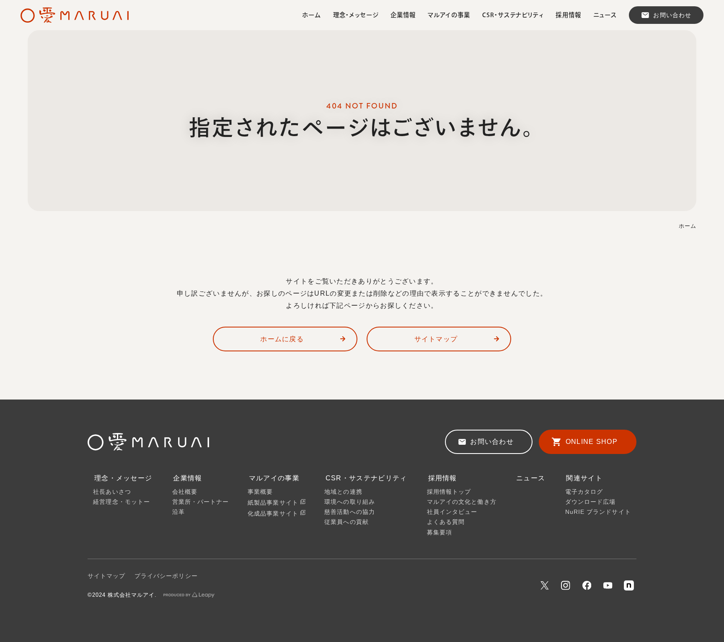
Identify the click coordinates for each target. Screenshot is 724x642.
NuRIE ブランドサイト (598, 512)
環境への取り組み (349, 502)
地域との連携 (343, 492)
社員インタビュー (452, 512)
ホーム (687, 226)
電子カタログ (584, 492)
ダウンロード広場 (590, 502)
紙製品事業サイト (274, 502)
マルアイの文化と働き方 (461, 502)
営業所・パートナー (200, 502)
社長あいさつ (112, 492)
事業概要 (260, 492)
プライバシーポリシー (166, 576)
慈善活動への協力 (349, 512)
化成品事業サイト (274, 513)
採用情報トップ (449, 492)
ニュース (530, 478)
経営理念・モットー (121, 502)
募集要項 (439, 532)
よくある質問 (446, 522)
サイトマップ (436, 339)
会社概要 (184, 492)
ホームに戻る (282, 339)
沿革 (178, 512)
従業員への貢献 (346, 522)
